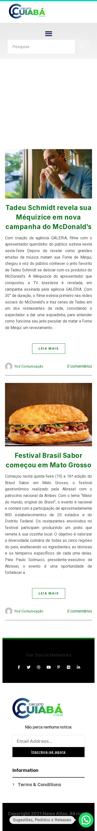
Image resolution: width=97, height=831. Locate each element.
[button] (48, 34)
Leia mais (49, 348)
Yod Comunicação (29, 366)
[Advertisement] (48, 106)
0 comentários (79, 366)
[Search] (82, 47)
